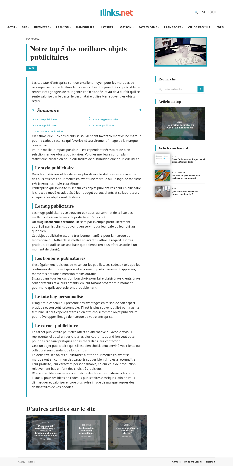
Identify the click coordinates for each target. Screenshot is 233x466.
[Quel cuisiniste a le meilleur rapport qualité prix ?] (162, 191)
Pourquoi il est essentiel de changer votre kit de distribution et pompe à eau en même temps (45, 430)
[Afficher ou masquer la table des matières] (100, 110)
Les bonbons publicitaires (49, 131)
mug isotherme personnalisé (58, 222)
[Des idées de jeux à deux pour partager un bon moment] (162, 175)
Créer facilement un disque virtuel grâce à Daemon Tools (188, 160)
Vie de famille (178, 173)
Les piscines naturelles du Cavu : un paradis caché (180, 126)
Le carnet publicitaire (102, 125)
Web (174, 156)
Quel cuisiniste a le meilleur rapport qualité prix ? (185, 193)
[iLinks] (116, 12)
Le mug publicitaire (45, 125)
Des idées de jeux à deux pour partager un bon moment (186, 177)
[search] (196, 12)
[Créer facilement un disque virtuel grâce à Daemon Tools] (162, 159)
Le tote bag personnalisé (104, 119)
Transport (45, 422)
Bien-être (86, 425)
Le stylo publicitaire (46, 119)
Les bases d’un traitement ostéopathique (86, 430)
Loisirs (127, 425)
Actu (32, 68)
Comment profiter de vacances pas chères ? (127, 430)
